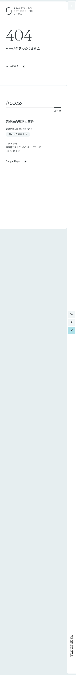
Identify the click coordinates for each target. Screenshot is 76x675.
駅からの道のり (17, 134)
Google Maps (13, 161)
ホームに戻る (12, 66)
